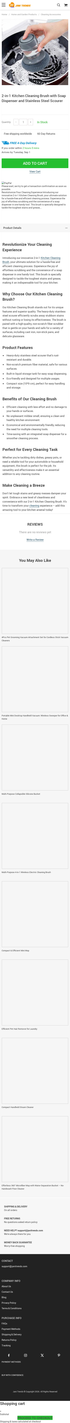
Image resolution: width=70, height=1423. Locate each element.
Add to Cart (35, 163)
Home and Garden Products (24, 14)
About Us (6, 1286)
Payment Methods (11, 1328)
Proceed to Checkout (35, 1418)
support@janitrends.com (14, 1266)
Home (4, 14)
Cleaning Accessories (51, 14)
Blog (4, 1297)
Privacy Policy (9, 1302)
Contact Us (7, 1291)
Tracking (6, 1345)
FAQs (4, 1323)
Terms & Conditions (11, 1308)
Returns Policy (9, 1339)
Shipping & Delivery (11, 1334)
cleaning (34, 505)
